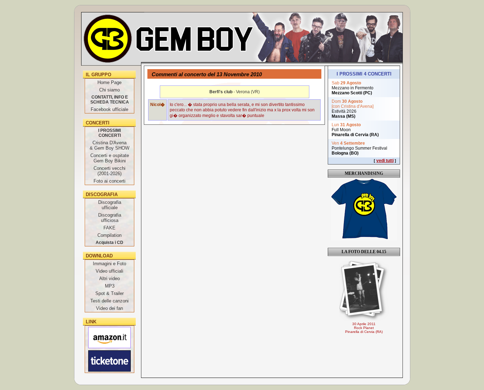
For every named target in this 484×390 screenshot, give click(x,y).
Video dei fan (109, 308)
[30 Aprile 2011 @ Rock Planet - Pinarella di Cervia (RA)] (364, 291)
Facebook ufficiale (109, 109)
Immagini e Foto (109, 263)
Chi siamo (109, 90)
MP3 (109, 286)
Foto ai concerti (109, 181)
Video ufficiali (109, 271)
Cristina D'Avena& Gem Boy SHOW (109, 145)
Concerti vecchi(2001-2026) (109, 171)
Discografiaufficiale (109, 205)
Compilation (109, 235)
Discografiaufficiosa (109, 217)
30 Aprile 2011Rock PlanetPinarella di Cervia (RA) (364, 328)
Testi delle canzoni (109, 300)
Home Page (109, 82)
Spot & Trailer (109, 293)
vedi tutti (385, 160)
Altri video (109, 278)
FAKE (109, 227)
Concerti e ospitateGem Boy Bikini (109, 158)
